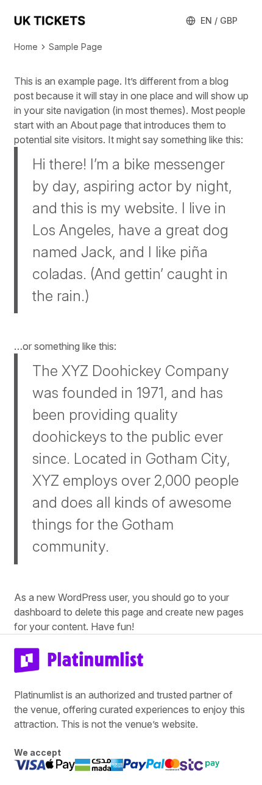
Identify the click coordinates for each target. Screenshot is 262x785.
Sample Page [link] (75, 46)
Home (26, 46)
